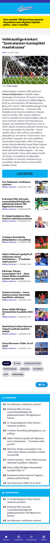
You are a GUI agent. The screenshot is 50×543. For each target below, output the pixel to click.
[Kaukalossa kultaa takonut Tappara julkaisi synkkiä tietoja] (41, 331)
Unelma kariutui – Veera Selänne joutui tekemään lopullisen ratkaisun (16, 295)
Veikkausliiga (17, 374)
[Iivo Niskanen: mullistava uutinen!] (41, 187)
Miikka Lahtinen (9, 187)
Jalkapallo (25, 369)
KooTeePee (37, 369)
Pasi (4, 52)
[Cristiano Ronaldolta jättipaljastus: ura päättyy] (41, 242)
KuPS (6, 374)
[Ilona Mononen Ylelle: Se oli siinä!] (41, 348)
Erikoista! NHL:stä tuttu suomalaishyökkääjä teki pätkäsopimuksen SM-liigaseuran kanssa (16, 202)
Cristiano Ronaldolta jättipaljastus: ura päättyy (16, 238)
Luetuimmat (11, 492)
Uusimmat (10, 397)
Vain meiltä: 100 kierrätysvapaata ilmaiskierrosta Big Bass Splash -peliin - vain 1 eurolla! (23, 22)
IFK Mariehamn (10, 369)
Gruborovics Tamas (33, 363)
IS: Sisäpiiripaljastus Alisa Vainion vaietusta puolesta (17, 217)
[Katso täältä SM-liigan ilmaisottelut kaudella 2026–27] (41, 314)
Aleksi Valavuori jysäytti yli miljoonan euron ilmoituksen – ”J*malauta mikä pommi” (17, 258)
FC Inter (17, 363)
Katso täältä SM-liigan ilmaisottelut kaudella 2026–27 (18, 312)
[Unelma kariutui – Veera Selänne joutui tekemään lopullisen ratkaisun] (41, 297)
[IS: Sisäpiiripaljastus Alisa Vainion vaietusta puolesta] (41, 221)
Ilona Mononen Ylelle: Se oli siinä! (17, 344)
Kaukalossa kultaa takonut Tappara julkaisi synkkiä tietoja (17, 329)
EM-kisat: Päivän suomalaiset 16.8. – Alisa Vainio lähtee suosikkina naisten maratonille (15, 275)
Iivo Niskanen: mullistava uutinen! (16, 183)
